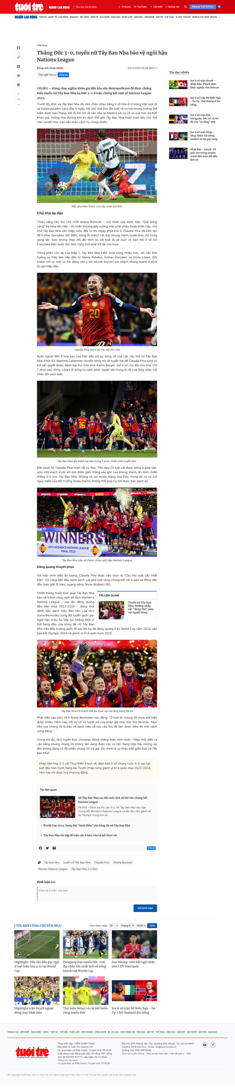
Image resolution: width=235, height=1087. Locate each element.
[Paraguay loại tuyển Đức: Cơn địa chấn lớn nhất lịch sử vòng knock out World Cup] (85, 944)
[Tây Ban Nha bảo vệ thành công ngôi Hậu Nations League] (97, 522)
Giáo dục (116, 17)
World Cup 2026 (200, 17)
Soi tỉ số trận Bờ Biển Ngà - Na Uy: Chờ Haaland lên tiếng (205, 101)
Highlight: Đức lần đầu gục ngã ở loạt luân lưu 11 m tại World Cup (36, 966)
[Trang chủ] (26, 17)
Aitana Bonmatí (123, 862)
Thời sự (43, 17)
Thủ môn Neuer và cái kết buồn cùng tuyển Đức (85, 1010)
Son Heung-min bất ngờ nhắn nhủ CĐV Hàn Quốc (133, 964)
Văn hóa (141, 1032)
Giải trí (159, 17)
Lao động (63, 17)
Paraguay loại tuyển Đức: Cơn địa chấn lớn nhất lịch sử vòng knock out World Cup (84, 966)
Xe (109, 1032)
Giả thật (202, 1032)
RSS (188, 1053)
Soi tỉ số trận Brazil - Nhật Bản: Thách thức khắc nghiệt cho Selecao (204, 84)
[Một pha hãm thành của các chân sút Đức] (97, 166)
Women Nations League (52, 869)
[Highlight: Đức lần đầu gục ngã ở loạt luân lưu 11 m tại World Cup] (37, 944)
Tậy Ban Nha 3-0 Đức (84, 869)
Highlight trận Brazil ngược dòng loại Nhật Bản (34, 1010)
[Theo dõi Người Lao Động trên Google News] (47, 75)
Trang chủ (13, 1032)
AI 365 (179, 17)
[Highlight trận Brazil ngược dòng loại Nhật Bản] (37, 990)
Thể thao (169, 17)
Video (46, 1032)
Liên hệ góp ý (177, 1053)
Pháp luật (127, 17)
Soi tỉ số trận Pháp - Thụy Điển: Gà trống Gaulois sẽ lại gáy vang (203, 136)
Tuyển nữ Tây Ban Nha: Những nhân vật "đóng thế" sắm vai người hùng (140, 607)
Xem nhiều (36, 1032)
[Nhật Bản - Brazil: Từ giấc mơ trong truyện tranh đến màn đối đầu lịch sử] (178, 153)
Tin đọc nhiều (179, 72)
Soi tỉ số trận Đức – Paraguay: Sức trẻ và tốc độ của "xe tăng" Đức (204, 118)
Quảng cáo (174, 7)
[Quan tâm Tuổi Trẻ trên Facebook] (213, 1045)
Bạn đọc (74, 17)
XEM (152, 925)
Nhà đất (181, 1032)
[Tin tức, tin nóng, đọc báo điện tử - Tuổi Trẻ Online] (31, 7)
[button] (18, 94)
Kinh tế (94, 17)
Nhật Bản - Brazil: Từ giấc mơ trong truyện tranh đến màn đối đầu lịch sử (203, 154)
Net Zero (84, 17)
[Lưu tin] (18, 85)
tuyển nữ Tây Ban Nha (76, 862)
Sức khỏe (105, 17)
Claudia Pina (102, 862)
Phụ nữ (187, 17)
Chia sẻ (63, 75)
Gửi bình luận (145, 908)
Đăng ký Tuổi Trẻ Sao (202, 7)
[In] (18, 76)
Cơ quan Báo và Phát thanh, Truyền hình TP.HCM (84, 1063)
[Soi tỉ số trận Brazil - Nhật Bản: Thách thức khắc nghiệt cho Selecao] (178, 84)
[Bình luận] (18, 67)
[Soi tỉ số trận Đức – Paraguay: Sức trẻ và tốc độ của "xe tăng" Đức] (178, 119)
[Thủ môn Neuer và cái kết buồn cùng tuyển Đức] (85, 990)
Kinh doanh (87, 1032)
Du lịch (115, 1032)
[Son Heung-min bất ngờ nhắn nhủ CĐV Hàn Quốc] (134, 944)
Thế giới (64, 1032)
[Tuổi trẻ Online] (32, 1052)
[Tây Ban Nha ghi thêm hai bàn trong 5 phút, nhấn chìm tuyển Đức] (97, 419)
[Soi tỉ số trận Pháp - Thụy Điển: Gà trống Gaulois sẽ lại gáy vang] (178, 136)
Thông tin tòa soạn (68, 1060)
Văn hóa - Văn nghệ (144, 17)
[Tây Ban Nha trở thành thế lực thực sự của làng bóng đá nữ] (97, 673)
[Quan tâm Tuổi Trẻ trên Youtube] (204, 1045)
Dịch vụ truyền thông (133, 1053)
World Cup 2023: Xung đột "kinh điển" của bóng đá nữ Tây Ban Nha (86, 825)
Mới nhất (25, 1032)
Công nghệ (100, 1032)
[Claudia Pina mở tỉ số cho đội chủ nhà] (97, 309)
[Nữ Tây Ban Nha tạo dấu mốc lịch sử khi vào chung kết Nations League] (57, 807)
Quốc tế (52, 17)
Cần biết (157, 7)
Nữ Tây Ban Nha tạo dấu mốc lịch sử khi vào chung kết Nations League (112, 800)
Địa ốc (213, 17)
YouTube (142, 7)
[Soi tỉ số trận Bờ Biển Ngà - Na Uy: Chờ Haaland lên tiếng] (178, 102)
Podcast (126, 7)
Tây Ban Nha (51, 862)
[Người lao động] (59, 7)
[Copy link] (18, 57)
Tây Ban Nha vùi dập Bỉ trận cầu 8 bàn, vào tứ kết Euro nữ (80, 835)
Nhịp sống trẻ (127, 1032)
